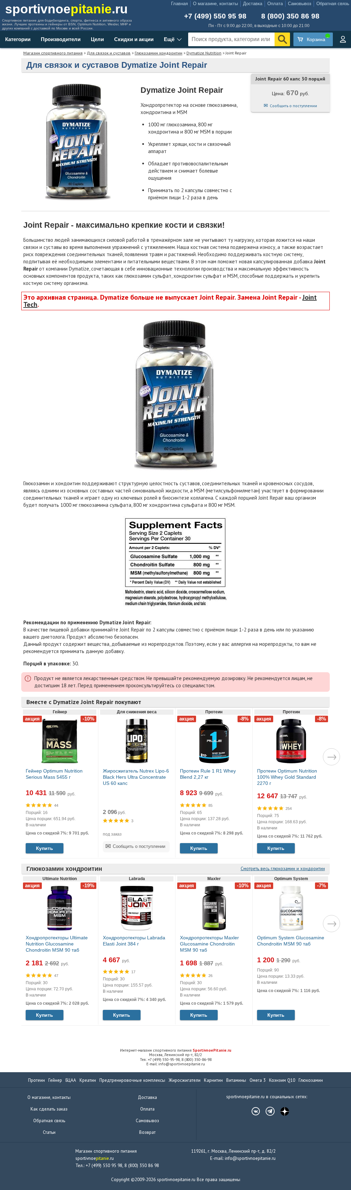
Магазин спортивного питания (53, 52)
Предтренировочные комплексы (132, 1080)
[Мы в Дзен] (281, 1111)
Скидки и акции (134, 39)
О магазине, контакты (215, 3)
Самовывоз (299, 3)
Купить (44, 848)
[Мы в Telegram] (266, 1111)
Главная (179, 3)
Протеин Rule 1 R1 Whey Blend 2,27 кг (208, 774)
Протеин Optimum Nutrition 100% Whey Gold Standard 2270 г (287, 777)
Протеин (36, 1080)
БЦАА (70, 1080)
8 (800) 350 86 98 (290, 16)
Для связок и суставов (109, 52)
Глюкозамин (311, 1080)
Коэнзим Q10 (282, 1080)
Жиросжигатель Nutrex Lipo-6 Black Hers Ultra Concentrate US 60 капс (136, 777)
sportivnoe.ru (66, 9)
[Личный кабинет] (343, 39)
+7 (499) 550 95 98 (215, 16)
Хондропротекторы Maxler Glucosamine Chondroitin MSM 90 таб (209, 944)
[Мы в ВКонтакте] (252, 1111)
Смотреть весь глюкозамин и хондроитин (283, 869)
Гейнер (55, 1080)
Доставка (252, 3)
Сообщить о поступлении (293, 105)
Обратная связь (332, 3)
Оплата (275, 3)
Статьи (49, 1132)
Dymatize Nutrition (203, 52)
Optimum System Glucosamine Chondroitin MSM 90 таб (290, 941)
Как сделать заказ (49, 1109)
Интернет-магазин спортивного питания (175, 1050)
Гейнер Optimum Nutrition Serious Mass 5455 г (54, 774)
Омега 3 (258, 1080)
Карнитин (213, 1080)
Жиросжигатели (185, 1080)
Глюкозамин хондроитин (158, 52)
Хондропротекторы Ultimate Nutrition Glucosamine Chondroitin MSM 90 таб (57, 944)
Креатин (88, 1080)
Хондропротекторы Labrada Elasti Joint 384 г (134, 941)
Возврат (147, 1132)
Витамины (236, 1080)
